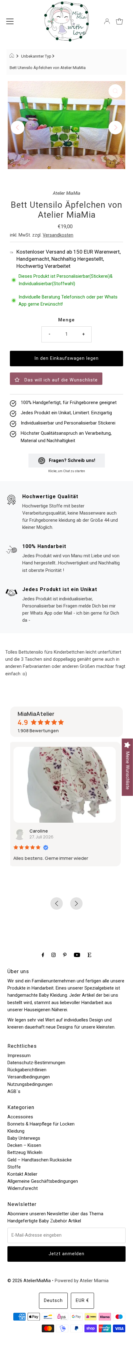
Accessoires (20, 1117)
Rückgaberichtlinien (26, 1070)
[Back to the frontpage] (12, 56)
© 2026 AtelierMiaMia (29, 1280)
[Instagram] (53, 954)
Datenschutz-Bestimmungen (36, 1062)
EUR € (82, 1300)
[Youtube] (77, 954)
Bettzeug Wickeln (24, 1152)
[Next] (115, 127)
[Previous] (17, 127)
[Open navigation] (10, 21)
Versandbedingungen (28, 1077)
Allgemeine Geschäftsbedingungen (42, 1181)
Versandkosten (58, 235)
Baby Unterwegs (23, 1138)
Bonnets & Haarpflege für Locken (41, 1124)
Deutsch (53, 1300)
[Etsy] (89, 954)
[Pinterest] (64, 954)
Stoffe (14, 1167)
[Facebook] (43, 954)
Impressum (19, 1055)
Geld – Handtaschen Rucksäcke (39, 1160)
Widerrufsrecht (22, 1188)
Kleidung (15, 1131)
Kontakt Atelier (22, 1174)
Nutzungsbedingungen (30, 1084)
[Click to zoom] (115, 91)
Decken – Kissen (24, 1145)
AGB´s (13, 1091)
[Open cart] (119, 21)
